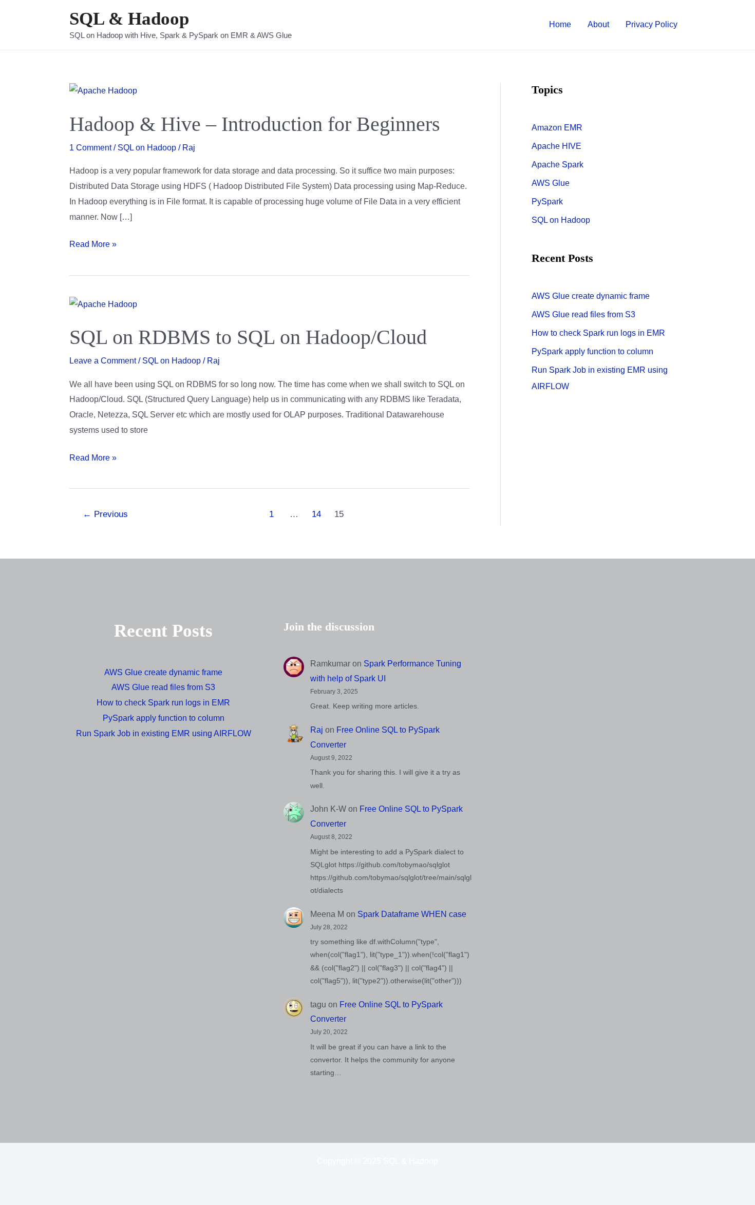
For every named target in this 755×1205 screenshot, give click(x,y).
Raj (316, 729)
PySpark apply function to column (592, 351)
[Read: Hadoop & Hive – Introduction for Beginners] (103, 90)
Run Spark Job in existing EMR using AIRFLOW (163, 733)
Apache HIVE (556, 146)
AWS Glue (551, 183)
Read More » (93, 245)
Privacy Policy (651, 24)
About (598, 24)
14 (316, 514)
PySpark (547, 201)
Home (560, 24)
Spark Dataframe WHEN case (411, 914)
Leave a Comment (102, 360)
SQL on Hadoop (147, 147)
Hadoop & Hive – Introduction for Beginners (254, 124)
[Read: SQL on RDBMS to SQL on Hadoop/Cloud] (103, 303)
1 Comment (90, 147)
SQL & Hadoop (129, 19)
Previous (105, 514)
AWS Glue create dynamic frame (591, 296)
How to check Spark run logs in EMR (598, 333)
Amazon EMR (557, 127)
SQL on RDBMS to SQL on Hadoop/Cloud (248, 337)
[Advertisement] (591, 692)
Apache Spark (557, 164)
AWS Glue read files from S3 (583, 314)
